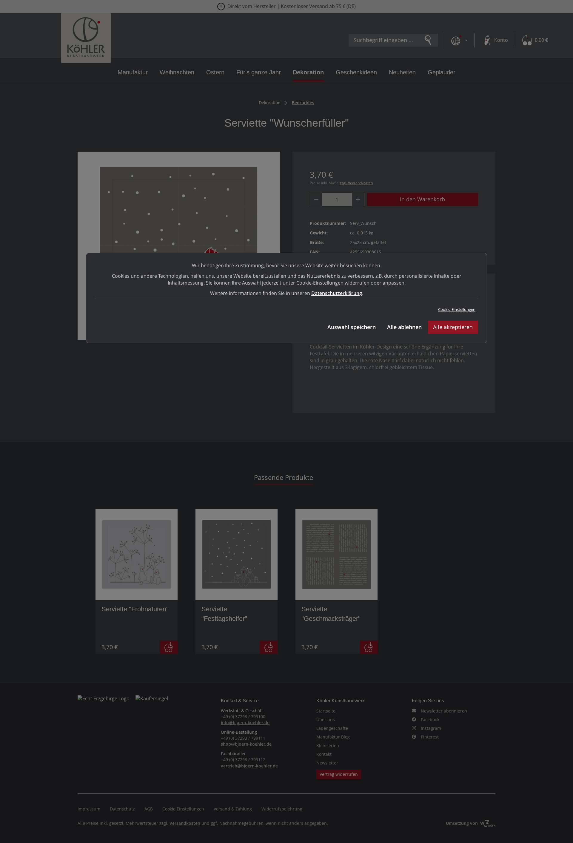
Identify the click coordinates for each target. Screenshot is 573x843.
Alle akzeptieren (453, 327)
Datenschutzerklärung (336, 293)
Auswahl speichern (351, 327)
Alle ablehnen (404, 327)
